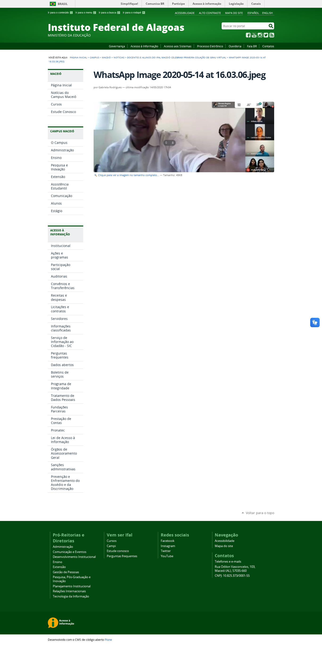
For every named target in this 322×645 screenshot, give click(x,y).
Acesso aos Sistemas (177, 46)
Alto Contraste (210, 13)
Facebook (248, 35)
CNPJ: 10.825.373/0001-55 (232, 576)
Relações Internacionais (69, 591)
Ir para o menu (85, 12)
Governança (117, 46)
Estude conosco (118, 551)
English (267, 13)
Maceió (106, 57)
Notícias (119, 57)
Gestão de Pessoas (66, 572)
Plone (108, 639)
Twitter (266, 35)
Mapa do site (234, 13)
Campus (94, 57)
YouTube (254, 35)
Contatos (268, 46)
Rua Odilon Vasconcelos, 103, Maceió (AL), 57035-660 (235, 569)
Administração (63, 547)
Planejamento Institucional (72, 586)
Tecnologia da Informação (71, 596)
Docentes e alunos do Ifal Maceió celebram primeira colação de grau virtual (176, 57)
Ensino (57, 562)
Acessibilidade (184, 13)
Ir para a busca (109, 12)
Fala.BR (252, 46)
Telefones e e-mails (228, 562)
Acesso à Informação (144, 46)
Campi (111, 546)
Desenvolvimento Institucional (74, 557)
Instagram (260, 35)
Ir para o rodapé (133, 12)
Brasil (63, 4)
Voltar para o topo (260, 513)
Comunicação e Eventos (69, 552)
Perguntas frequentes (122, 556)
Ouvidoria (235, 46)
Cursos (111, 541)
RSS (271, 35)
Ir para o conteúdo (60, 12)
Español (253, 13)
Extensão (59, 567)
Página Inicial (78, 57)
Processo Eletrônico (210, 46)
